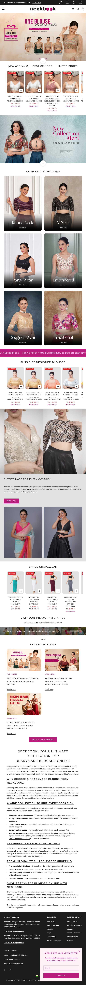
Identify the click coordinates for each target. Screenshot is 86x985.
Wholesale (51, 937)
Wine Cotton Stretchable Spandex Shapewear (52, 600)
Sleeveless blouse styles (44, 833)
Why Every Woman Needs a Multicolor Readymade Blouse (22, 681)
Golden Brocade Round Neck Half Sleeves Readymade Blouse (15, 396)
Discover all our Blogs (43, 740)
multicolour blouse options (19, 838)
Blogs (49, 933)
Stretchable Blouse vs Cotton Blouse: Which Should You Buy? (21, 725)
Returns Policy (72, 937)
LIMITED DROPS (67, 66)
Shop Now (11, 501)
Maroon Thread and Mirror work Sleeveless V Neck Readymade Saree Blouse (52, 101)
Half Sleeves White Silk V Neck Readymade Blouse (34, 99)
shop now (36, 2)
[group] (43, 37)
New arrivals (18, 66)
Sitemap (70, 940)
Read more (11, 689)
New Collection (53, 925)
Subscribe (61, 975)
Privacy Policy (72, 922)
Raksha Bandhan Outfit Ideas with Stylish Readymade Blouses (58, 681)
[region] (43, 37)
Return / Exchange (54, 940)
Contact (50, 929)
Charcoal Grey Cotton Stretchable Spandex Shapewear (70, 601)
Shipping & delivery (74, 925)
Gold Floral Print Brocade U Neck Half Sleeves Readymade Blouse (34, 396)
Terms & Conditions (74, 933)
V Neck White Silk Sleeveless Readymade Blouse (71, 99)
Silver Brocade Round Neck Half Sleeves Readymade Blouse (71, 396)
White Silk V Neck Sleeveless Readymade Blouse (15, 99)
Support (70, 929)
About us (50, 922)
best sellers (42, 66)
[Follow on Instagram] (10, 970)
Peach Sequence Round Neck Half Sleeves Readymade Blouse (52, 396)
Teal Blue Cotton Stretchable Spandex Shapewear (15, 600)
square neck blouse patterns (20, 836)
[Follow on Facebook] (5, 970)
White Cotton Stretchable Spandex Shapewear (34, 600)
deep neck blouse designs (64, 833)
